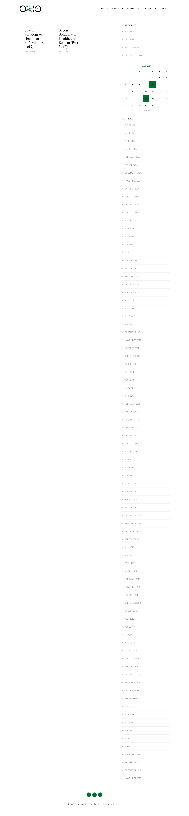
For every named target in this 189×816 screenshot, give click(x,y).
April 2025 (130, 141)
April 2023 (130, 252)
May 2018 (129, 635)
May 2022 (129, 324)
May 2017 (129, 730)
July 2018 (129, 619)
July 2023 (129, 229)
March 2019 (131, 571)
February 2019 (132, 579)
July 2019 (129, 547)
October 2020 (132, 436)
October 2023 (132, 205)
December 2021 (133, 332)
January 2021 (131, 412)
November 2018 (133, 587)
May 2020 (129, 475)
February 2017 (132, 754)
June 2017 (130, 722)
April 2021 (130, 396)
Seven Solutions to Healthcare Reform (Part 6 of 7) (34, 38)
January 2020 (132, 507)
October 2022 (132, 284)
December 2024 (133, 173)
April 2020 (130, 483)
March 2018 (131, 651)
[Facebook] (89, 794)
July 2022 (129, 308)
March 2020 (131, 491)
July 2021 (129, 372)
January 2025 (131, 165)
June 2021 (129, 380)
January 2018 (132, 667)
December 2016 (133, 770)
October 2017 (132, 690)
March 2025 (131, 149)
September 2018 (133, 603)
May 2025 (129, 133)
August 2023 (131, 221)
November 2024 (133, 181)
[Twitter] (94, 794)
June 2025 (130, 125)
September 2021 (133, 356)
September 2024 (133, 197)
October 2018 (132, 595)
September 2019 (133, 539)
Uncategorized (133, 55)
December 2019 (133, 515)
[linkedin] (100, 794)
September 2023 (133, 213)
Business (129, 40)
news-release (132, 48)
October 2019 (132, 531)
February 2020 (132, 499)
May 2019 (129, 555)
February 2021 (132, 404)
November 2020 (133, 428)
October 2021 (132, 348)
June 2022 (130, 316)
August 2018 (131, 611)
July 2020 (129, 459)
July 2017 (129, 714)
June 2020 (130, 467)
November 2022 (133, 276)
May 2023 (129, 244)
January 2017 (131, 762)
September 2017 (133, 698)
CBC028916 (116, 804)
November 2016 (133, 778)
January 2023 (132, 268)
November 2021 (133, 340)
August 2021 (131, 364)
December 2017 (133, 675)
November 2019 (133, 523)
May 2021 (129, 388)
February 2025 (132, 157)
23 (146, 98)
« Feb (144, 110)
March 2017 (131, 746)
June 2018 (130, 627)
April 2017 (130, 738)
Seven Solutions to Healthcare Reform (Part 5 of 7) (68, 38)
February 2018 (132, 659)
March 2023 (131, 260)
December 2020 (133, 420)
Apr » (148, 110)
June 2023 (130, 236)
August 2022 (131, 300)
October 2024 (132, 189)
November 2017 (133, 682)
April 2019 (130, 563)
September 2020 (133, 444)
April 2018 (130, 643)
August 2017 (131, 706)
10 (153, 84)
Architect (130, 32)
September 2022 (133, 292)
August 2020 (131, 452)
